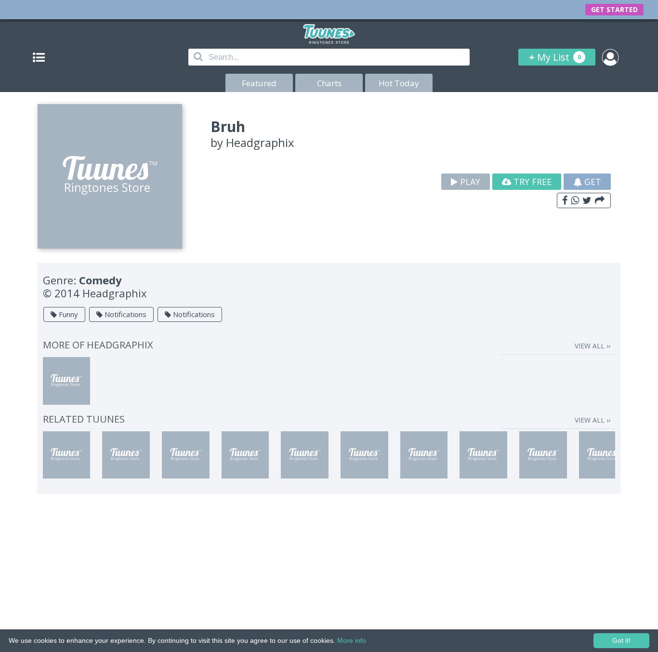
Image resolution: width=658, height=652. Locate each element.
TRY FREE (531, 181)
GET (591, 181)
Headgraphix (260, 142)
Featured (259, 83)
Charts (329, 83)
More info (351, 640)
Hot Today (399, 83)
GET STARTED (614, 9)
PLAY (469, 181)
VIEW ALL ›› (592, 345)
